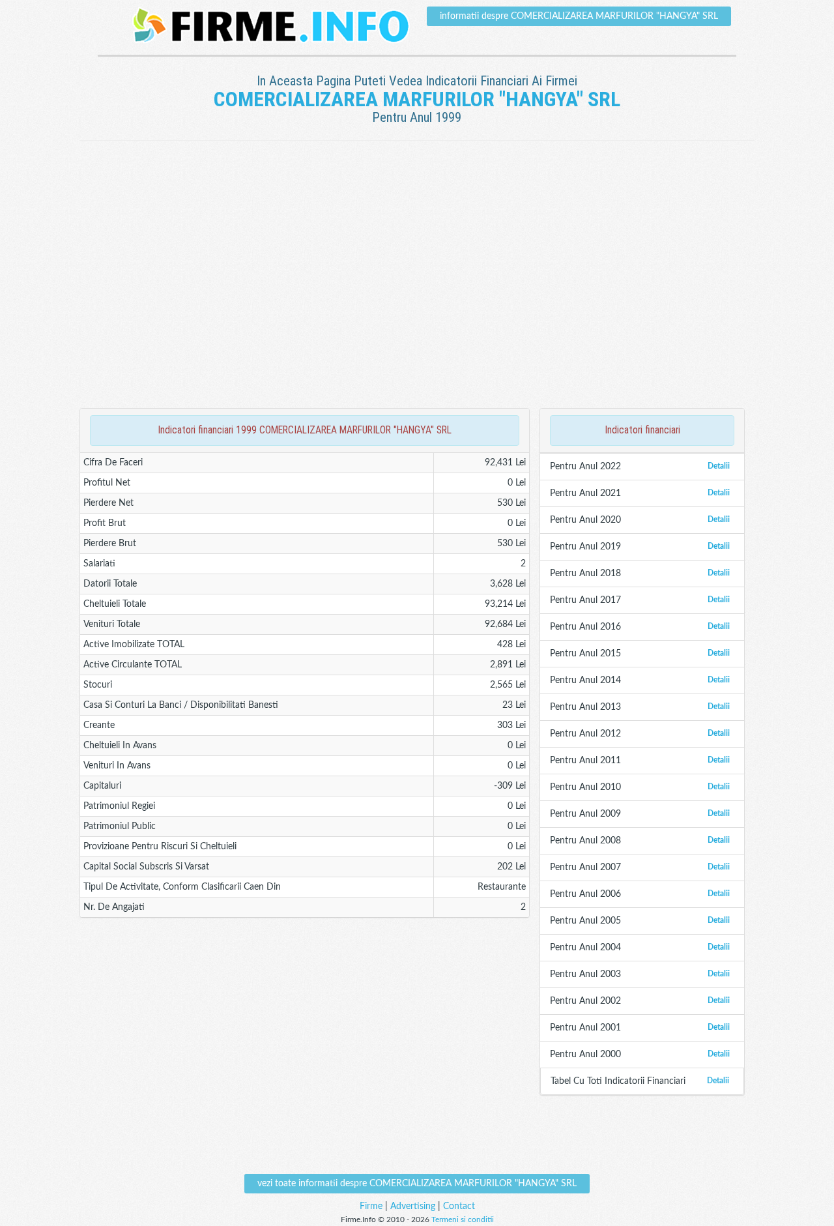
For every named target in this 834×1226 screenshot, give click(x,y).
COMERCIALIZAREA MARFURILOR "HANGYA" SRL (417, 99)
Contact (459, 1206)
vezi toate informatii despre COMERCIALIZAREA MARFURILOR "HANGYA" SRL (417, 1183)
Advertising (412, 1206)
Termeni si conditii (462, 1219)
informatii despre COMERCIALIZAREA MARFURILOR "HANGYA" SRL (579, 16)
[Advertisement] (417, 183)
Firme (371, 1206)
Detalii (719, 466)
